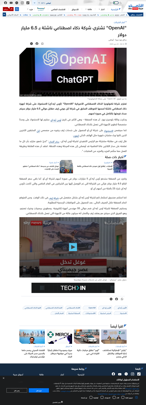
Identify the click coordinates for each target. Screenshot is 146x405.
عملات (36, 14)
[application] (73, 247)
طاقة (41, 374)
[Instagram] (22, 3)
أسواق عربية (18, 374)
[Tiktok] (28, 3)
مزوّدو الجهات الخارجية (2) (132, 388)
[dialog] (73, 390)
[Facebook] (5, 3)
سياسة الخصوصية (103, 393)
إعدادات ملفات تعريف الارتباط (117, 394)
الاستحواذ (108, 130)
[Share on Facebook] (37, 44)
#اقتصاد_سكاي (136, 14)
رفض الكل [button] (17, 390)
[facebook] (113, 374)
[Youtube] (11, 2)
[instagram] (132, 374)
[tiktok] (139, 374)
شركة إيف (54, 197)
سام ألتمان (54, 141)
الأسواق (75, 9)
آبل (38, 130)
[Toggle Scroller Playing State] (4, 14)
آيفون (76, 135)
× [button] (4, 378)
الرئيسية (114, 9)
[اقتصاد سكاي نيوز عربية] (132, 6)
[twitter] (126, 374)
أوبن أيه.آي (55, 119)
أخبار (62, 374)
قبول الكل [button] (39, 390)
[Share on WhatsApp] (42, 44)
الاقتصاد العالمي (58, 9)
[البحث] (17, 9)
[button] (42, 3)
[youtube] (119, 374)
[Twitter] (17, 3)
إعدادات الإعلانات (65, 391)
